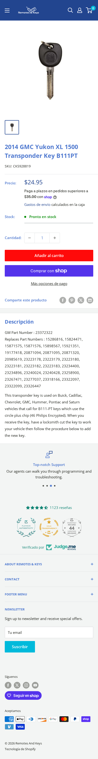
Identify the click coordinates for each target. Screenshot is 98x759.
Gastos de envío (37, 204)
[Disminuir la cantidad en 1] (29, 238)
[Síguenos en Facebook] (8, 685)
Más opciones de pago (49, 283)
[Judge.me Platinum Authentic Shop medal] (26, 527)
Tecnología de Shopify (20, 749)
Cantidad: (13, 237)
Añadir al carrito (49, 255)
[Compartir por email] (90, 300)
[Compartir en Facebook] (62, 300)
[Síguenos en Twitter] (17, 685)
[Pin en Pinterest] (72, 300)
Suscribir (20, 646)
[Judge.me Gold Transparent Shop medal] (49, 527)
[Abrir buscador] (70, 10)
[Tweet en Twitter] (81, 300)
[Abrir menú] (7, 10)
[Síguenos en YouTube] (35, 685)
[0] (89, 10)
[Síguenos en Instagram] (26, 685)
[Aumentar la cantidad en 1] (55, 238)
